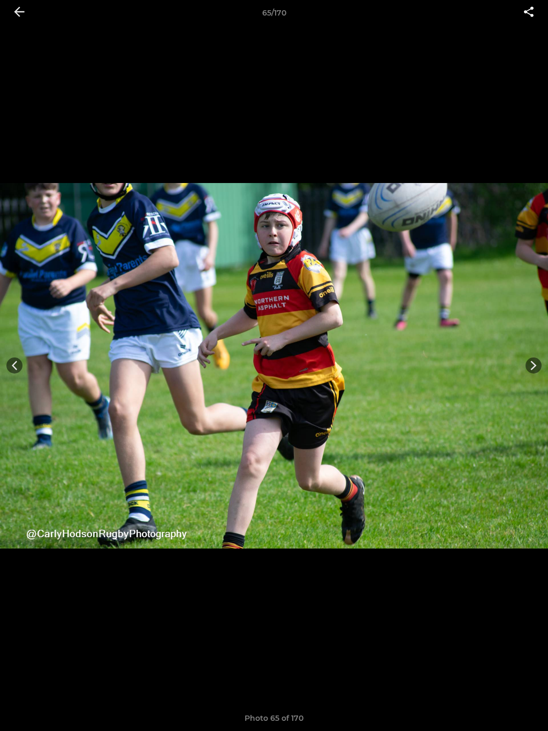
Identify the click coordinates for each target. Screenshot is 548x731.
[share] (528, 12)
